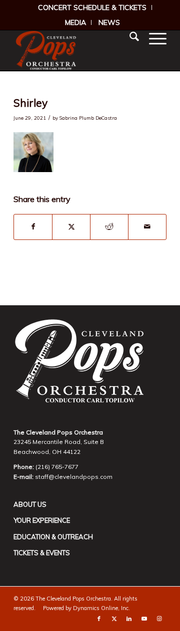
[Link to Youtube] (144, 618)
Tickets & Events (42, 553)
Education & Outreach (53, 537)
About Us (30, 504)
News (109, 22)
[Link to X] (114, 618)
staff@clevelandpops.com (73, 476)
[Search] (129, 38)
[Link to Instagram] (159, 618)
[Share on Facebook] (33, 226)
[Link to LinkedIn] (129, 618)
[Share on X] (71, 226)
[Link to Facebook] (99, 618)
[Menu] (152, 38)
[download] (75, 50)
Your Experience (42, 520)
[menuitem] (92, 7)
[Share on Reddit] (109, 226)
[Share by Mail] (147, 226)
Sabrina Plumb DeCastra (88, 118)
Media (75, 22)
